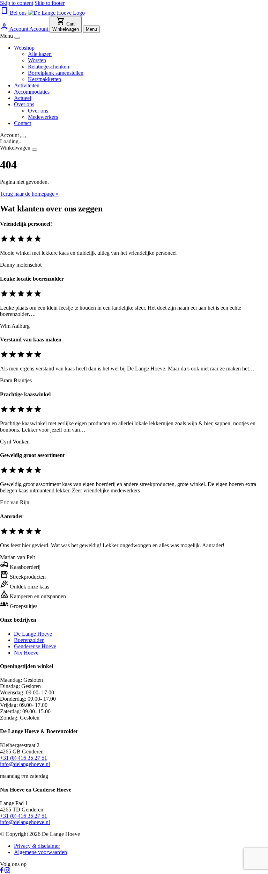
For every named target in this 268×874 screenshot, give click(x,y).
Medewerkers (43, 117)
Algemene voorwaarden (40, 852)
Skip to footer (50, 3)
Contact (22, 123)
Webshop (24, 48)
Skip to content (16, 3)
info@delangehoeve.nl (25, 764)
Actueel (22, 98)
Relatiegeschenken (48, 67)
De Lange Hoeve (33, 634)
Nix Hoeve (26, 653)
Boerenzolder (29, 640)
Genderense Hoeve (35, 646)
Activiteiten (26, 85)
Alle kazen (40, 54)
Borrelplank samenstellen (55, 73)
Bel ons (14, 13)
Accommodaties (32, 92)
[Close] (17, 38)
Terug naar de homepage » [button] (29, 194)
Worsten (37, 60)
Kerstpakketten (44, 79)
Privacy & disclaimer (37, 846)
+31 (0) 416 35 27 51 (23, 758)
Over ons (24, 104)
